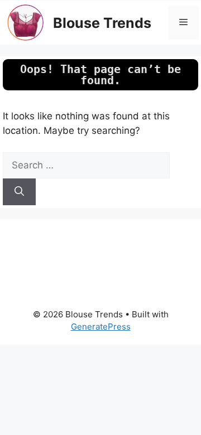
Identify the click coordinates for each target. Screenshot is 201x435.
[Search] (19, 191)
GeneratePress (101, 326)
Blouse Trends (102, 22)
